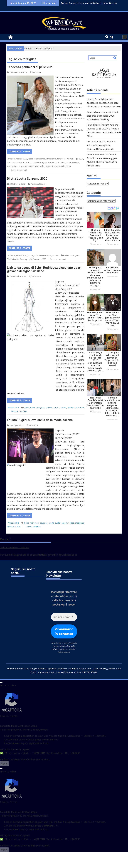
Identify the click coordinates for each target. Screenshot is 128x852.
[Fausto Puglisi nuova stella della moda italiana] (30, 430)
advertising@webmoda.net (62, 554)
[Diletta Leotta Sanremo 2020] (30, 189)
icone (30, 255)
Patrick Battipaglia (39, 184)
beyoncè (43, 523)
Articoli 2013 (13, 407)
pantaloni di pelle (36, 166)
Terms (13, 715)
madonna (79, 523)
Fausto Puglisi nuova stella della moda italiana (40, 420)
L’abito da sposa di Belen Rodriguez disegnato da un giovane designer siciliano (44, 269)
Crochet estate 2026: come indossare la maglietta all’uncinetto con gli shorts (101, 145)
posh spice (50, 166)
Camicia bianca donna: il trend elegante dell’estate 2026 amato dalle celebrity (102, 115)
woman (70, 158)
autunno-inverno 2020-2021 (19, 162)
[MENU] (125, 37)
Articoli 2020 (21, 158)
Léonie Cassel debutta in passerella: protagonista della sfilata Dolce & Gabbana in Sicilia (104, 102)
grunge (24, 166)
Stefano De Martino (75, 407)
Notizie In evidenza (36, 158)
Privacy (4, 715)
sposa (63, 407)
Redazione (36, 72)
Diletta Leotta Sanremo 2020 (27, 178)
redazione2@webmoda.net (14, 547)
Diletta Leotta (13, 259)
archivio (11, 158)
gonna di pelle (13, 166)
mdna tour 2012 (14, 526)
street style (51, 158)
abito (26, 407)
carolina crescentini (56, 162)
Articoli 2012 (13, 523)
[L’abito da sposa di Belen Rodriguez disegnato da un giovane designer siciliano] (30, 281)
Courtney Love (73, 162)
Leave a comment (19, 170)
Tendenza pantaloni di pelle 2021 (30, 67)
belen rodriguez (40, 162)
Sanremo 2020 (39, 259)
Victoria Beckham (63, 166)
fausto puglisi (26, 259)
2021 (81, 158)
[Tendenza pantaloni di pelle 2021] (30, 77)
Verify (4, 763)
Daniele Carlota (52, 407)
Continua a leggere (19, 151)
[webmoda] (10, 37)
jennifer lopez (68, 523)
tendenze (61, 158)
